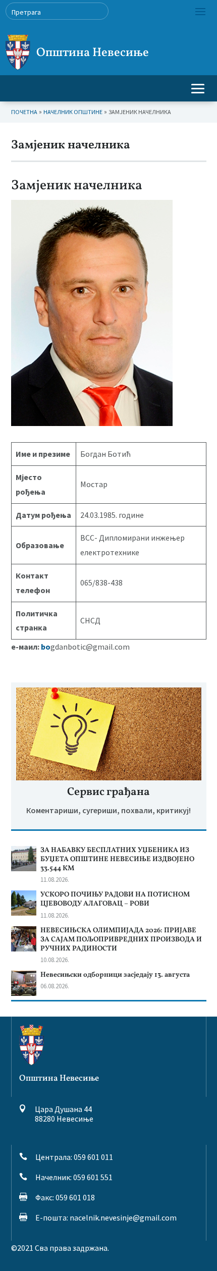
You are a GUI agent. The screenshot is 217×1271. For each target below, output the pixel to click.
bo (45, 647)
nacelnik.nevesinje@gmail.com (123, 1217)
